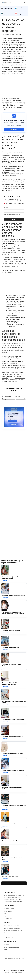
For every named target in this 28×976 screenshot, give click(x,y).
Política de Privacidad (19, 215)
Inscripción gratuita (8, 937)
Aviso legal (7, 972)
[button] (21, 3)
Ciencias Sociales (9, 396)
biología (10, 163)
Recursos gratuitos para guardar (12, 928)
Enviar (14, 219)
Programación (7, 916)
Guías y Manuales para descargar (12, 925)
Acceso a (11, 947)
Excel (5, 913)
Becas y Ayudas (7, 935)
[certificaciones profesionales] (14, 426)
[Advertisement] (14, 88)
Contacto (6, 970)
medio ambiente (18, 163)
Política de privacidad (17, 972)
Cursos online (11, 399)
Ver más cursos (14, 883)
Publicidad (6, 944)
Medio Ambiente (20, 399)
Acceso (6, 949)
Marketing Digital (8, 918)
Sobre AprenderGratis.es (17, 970)
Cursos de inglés (8, 911)
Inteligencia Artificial (9, 908)
